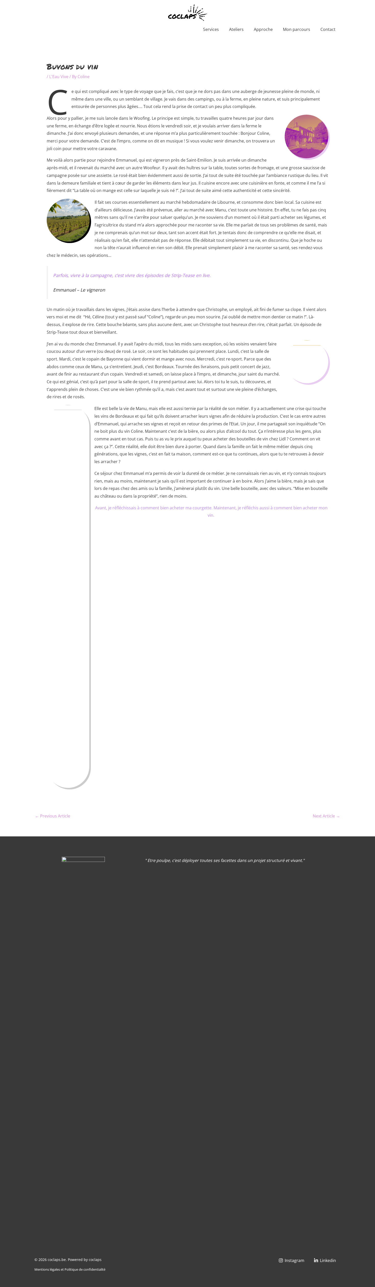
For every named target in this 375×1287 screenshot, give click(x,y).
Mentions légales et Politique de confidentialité (69, 1269)
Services (211, 29)
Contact (327, 29)
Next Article (326, 816)
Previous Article (52, 816)
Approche (263, 29)
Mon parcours (296, 29)
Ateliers (236, 29)
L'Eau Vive (58, 76)
